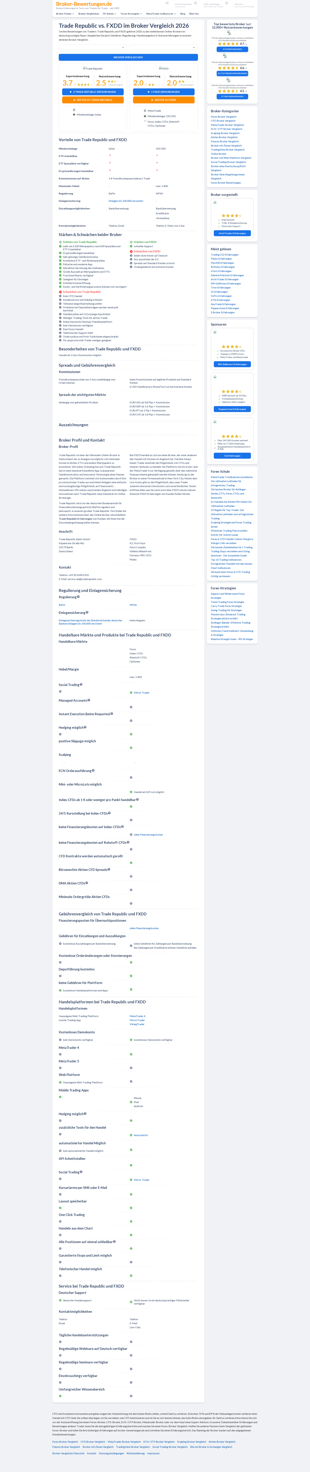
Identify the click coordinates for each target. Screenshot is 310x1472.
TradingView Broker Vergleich (228, 149)
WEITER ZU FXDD (165, 99)
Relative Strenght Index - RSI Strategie (232, 638)
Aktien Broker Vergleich (224, 137)
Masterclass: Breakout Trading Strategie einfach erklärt (228, 616)
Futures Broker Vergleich (225, 141)
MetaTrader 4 (137, 1016)
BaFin (62, 604)
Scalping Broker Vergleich (225, 133)
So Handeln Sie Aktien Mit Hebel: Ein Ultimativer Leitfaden (231, 503)
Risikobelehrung (136, 1453)
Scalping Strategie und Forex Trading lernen (231, 524)
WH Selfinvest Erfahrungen (226, 283)
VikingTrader (137, 1024)
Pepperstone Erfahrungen (225, 308)
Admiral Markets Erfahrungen (227, 275)
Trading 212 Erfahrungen (224, 254)
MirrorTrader (137, 1020)
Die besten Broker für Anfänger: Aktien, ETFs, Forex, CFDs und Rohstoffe (228, 493)
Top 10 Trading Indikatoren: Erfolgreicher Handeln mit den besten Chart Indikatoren (231, 563)
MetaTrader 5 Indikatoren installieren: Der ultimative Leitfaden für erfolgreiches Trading (232, 481)
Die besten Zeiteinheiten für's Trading (232, 547)
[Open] (123, 47)
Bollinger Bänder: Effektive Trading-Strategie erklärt (231, 624)
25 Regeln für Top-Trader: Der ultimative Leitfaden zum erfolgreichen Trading (232, 514)
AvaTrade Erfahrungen (223, 304)
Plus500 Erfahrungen (222, 262)
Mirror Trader (142, 692)
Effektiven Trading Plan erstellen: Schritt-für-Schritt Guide (229, 532)
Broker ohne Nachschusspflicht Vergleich (228, 168)
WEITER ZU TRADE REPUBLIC (94, 99)
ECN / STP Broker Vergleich (226, 128)
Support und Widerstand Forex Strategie (228, 595)
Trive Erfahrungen (221, 287)
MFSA (133, 604)
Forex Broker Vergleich (224, 116)
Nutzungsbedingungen (111, 1453)
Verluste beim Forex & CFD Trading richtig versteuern (230, 574)
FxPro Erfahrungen (221, 295)
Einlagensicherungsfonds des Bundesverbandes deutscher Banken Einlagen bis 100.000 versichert (90, 622)
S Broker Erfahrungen (223, 312)
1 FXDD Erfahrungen (165, 91)
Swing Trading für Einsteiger (226, 610)
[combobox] (88, 47)
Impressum (153, 1453)
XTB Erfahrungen (232, 49)
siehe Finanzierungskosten (148, 834)
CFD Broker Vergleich (223, 120)
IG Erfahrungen (219, 291)
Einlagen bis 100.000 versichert (126, 200)
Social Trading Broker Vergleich (228, 161)
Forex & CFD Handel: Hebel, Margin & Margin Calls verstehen (232, 541)
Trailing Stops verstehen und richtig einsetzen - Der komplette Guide (230, 553)
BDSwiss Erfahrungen (223, 266)
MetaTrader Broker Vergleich (227, 124)
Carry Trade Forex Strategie (226, 605)
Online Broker (219, 153)
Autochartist (141, 1135)
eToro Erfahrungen (232, 96)
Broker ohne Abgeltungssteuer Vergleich (228, 176)
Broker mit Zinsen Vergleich (226, 145)
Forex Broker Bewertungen (226, 182)
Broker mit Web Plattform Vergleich (231, 157)
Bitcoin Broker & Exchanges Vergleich (211, 1447)
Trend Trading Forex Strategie (227, 601)
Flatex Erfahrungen (221, 258)
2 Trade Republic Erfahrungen (94, 91)
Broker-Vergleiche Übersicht (68, 1453)
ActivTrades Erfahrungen (232, 73)
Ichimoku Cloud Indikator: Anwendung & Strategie (232, 632)
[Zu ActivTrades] (232, 57)
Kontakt (91, 1453)
